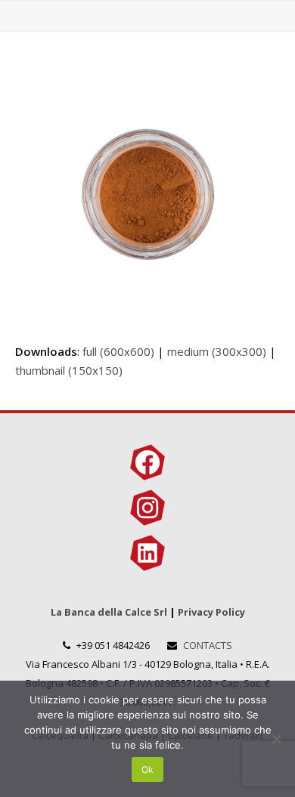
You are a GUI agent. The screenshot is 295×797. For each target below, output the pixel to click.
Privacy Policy (211, 612)
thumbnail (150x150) (69, 370)
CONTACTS (207, 645)
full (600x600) (118, 351)
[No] (276, 738)
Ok (147, 769)
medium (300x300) (216, 351)
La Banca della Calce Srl (109, 612)
